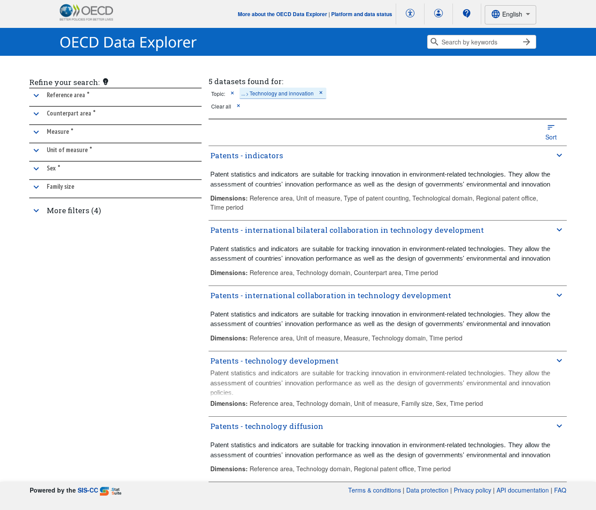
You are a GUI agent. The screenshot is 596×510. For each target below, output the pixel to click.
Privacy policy (472, 490)
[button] (115, 97)
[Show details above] (559, 155)
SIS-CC (88, 490)
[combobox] (510, 14)
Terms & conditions (374, 490)
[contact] (466, 13)
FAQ (560, 490)
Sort (551, 137)
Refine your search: (64, 82)
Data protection (427, 490)
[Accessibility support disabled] (410, 13)
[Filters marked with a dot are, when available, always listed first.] (105, 81)
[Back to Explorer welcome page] (128, 42)
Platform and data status (361, 14)
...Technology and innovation (277, 93)
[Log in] (438, 13)
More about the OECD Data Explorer (282, 14)
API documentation (523, 490)
